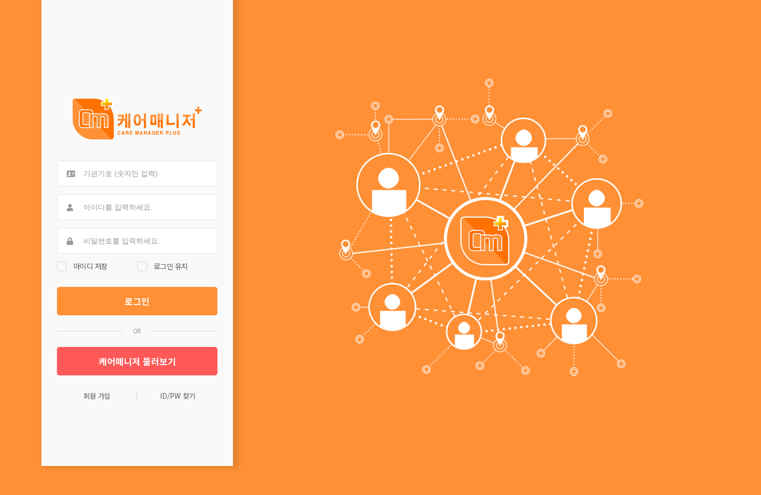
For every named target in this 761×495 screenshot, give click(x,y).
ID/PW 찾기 (177, 396)
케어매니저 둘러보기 (137, 361)
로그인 (137, 301)
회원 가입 (96, 396)
